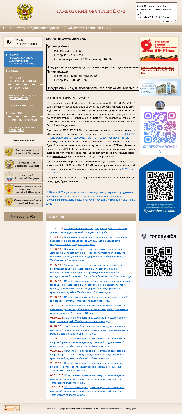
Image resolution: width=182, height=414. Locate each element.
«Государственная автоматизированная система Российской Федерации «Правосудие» (96, 408)
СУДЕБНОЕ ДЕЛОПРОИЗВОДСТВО (22, 79)
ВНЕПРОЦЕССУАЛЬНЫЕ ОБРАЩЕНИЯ (23, 129)
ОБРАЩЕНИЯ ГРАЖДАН (23, 120)
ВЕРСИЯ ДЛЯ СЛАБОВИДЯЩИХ (24, 42)
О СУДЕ (13, 70)
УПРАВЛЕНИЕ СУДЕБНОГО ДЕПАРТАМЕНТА (25, 97)
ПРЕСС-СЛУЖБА (18, 88)
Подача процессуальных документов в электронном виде (22, 59)
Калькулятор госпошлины (86, 28)
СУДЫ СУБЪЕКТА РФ (21, 105)
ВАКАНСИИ (15, 112)
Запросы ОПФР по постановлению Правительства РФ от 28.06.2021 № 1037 (158, 70)
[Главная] (3, 28)
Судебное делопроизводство (38, 28)
